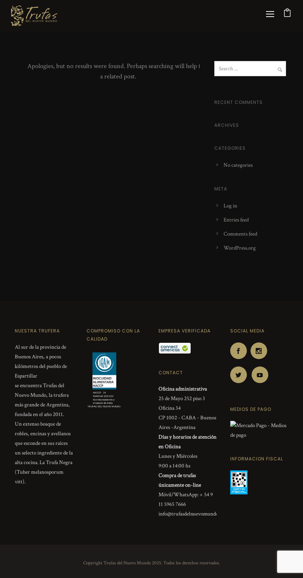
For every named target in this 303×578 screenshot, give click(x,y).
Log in (230, 205)
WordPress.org (240, 247)
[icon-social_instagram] (261, 350)
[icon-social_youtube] (260, 374)
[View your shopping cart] (287, 14)
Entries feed (236, 219)
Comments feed (240, 233)
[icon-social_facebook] (240, 350)
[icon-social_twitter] (240, 374)
